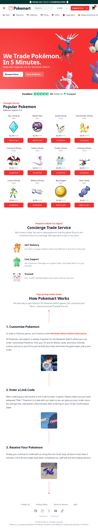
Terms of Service (61, 504)
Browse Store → (13, 74)
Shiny (46, 15)
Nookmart (43, 516)
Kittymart (55, 516)
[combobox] (44, 8)
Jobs (75, 504)
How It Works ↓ (34, 74)
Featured (19, 15)
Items (57, 15)
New (8, 15)
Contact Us (25, 504)
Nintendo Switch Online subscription (69, 333)
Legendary (70, 15)
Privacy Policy (41, 504)
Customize (60, 140)
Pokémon (34, 15)
